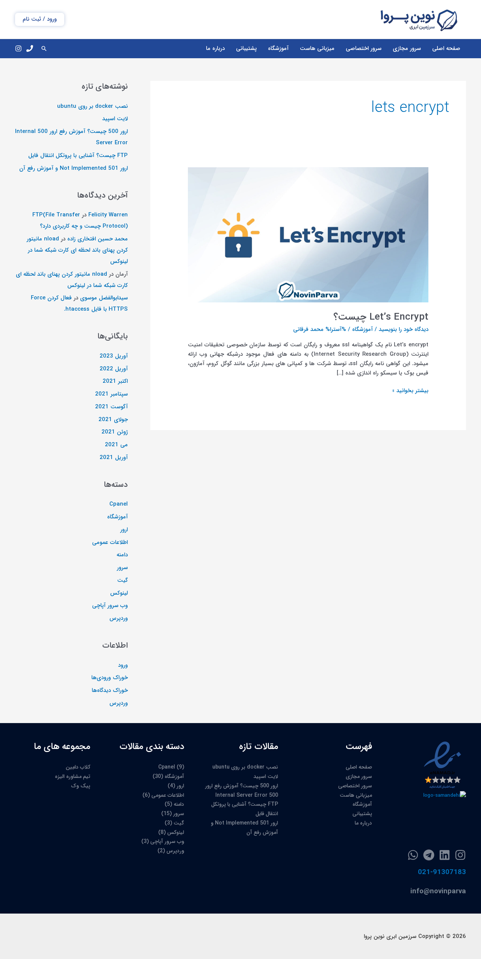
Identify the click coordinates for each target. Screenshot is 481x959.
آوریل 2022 (114, 368)
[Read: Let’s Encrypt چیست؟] (308, 234)
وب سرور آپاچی (110, 605)
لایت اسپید (115, 118)
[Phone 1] (29, 48)
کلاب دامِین (78, 767)
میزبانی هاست (317, 48)
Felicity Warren (108, 214)
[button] (39, 19)
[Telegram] (428, 855)
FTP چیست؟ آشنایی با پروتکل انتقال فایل (78, 155)
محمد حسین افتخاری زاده (97, 238)
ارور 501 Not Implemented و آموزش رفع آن (73, 168)
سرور (122, 567)
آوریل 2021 (114, 457)
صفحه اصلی (446, 48)
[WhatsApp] (413, 855)
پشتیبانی (246, 48)
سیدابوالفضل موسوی (104, 297)
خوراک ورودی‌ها (109, 677)
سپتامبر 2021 (111, 394)
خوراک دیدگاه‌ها (110, 690)
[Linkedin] (444, 855)
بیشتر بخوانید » (410, 391)
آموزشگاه (278, 48)
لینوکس (119, 593)
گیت (122, 580)
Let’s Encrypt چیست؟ (380, 317)
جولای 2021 (113, 419)
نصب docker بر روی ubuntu (92, 106)
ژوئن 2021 (114, 431)
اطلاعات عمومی (110, 542)
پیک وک (80, 786)
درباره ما (215, 48)
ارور (124, 529)
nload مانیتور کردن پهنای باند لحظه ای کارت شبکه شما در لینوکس (77, 250)
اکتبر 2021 (115, 381)
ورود (123, 665)
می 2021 (116, 444)
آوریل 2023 (114, 356)
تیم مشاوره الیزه (72, 776)
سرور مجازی (407, 48)
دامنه (122, 554)
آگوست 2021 (111, 406)
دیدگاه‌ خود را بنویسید (403, 329)
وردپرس (118, 618)
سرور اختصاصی (363, 48)
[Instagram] (18, 48)
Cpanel (118, 504)
